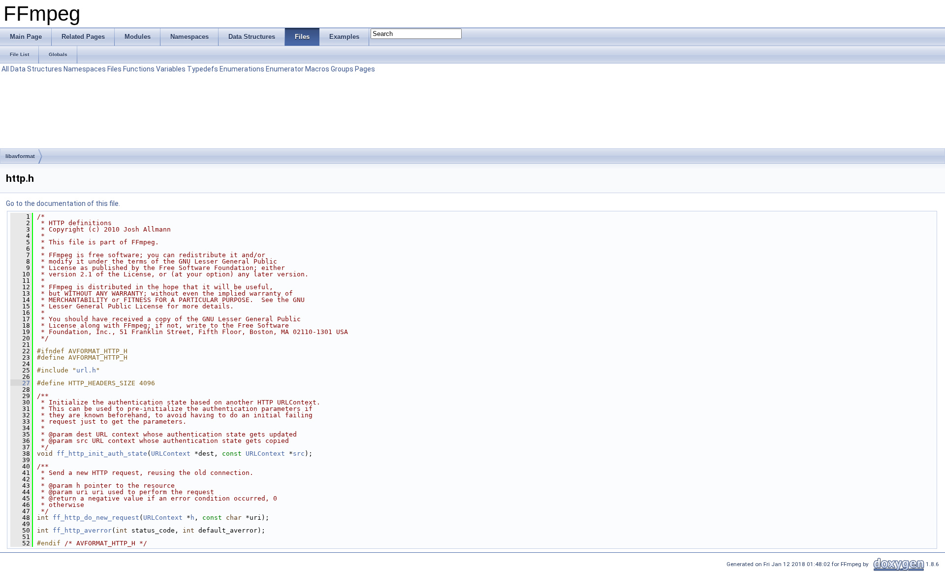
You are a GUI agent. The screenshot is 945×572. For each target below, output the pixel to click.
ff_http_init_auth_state (102, 453)
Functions (139, 69)
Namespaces (84, 69)
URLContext (170, 453)
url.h (86, 370)
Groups (342, 69)
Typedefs (202, 69)
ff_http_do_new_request (96, 517)
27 (20, 383)
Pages (365, 69)
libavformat (20, 156)
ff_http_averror (82, 530)
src (299, 453)
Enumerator (285, 69)
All (5, 69)
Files (114, 69)
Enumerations (242, 69)
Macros (317, 69)
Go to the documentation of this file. (63, 203)
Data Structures (36, 69)
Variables (171, 69)
